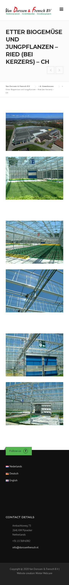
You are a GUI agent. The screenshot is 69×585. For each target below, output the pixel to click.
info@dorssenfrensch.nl (25, 547)
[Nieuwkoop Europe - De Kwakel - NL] (51, 70)
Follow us (15, 450)
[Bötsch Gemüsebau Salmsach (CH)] (59, 70)
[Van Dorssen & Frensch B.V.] (29, 10)
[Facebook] (25, 451)
